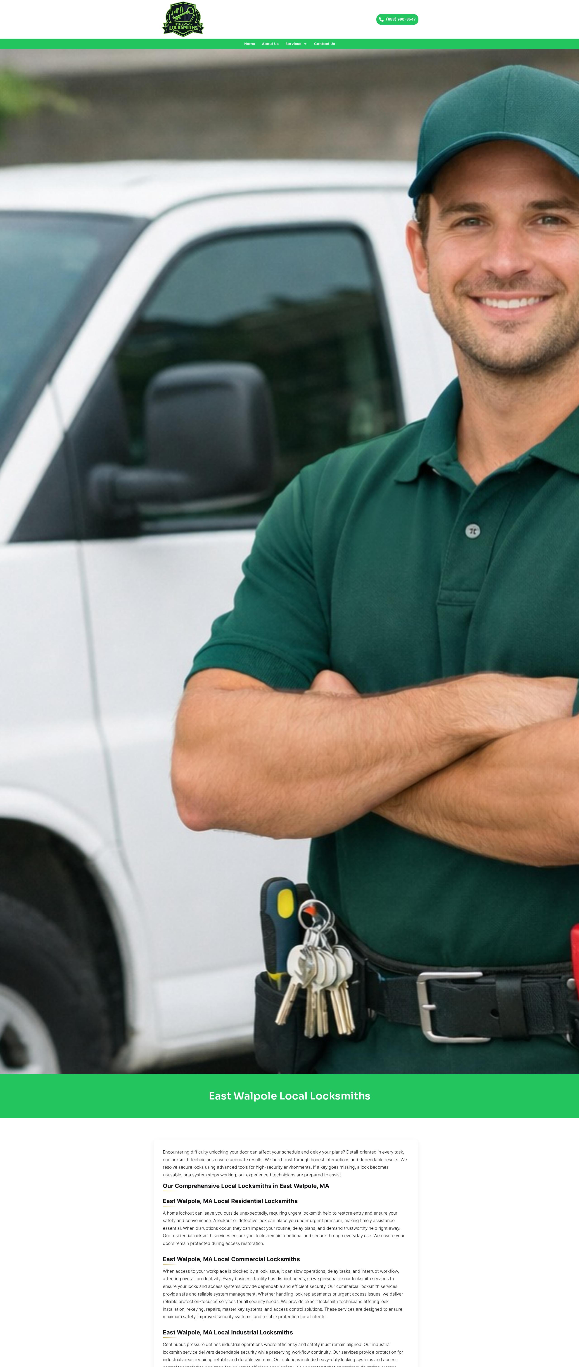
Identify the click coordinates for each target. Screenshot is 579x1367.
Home (249, 43)
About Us (270, 43)
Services (293, 43)
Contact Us (324, 43)
